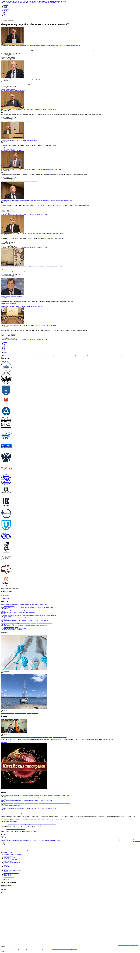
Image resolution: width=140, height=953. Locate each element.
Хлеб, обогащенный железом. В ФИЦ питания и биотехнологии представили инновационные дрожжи (26, 617)
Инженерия (7, 627)
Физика (6, 608)
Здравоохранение (8, 629)
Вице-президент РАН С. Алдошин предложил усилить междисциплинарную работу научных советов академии (28, 79)
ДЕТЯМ (5, 598)
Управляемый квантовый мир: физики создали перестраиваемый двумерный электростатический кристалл (27, 607)
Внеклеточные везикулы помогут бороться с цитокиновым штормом (18, 612)
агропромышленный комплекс (8, 59)
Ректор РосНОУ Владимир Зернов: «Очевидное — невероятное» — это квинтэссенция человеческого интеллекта (29, 808)
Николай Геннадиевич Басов (11, 121)
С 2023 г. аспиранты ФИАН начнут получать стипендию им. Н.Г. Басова (19, 140)
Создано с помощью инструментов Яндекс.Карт (128, 945)
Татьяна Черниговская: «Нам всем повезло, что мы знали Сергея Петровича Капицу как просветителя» (26, 800)
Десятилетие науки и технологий (12, 862)
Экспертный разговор (9, 877)
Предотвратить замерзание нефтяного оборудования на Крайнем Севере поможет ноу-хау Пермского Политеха (28, 615)
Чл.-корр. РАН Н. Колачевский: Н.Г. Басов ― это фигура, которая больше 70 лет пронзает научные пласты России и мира (31, 169)
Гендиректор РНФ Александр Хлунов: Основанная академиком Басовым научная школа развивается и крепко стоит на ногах (32, 233)
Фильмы (6, 867)
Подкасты (24, 850)
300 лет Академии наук (9, 858)
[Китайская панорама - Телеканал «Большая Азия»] (24, 789)
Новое (5, 342)
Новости (10, 850)
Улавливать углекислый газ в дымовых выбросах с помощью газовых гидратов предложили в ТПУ (25, 625)
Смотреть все (4, 742)
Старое (5, 352)
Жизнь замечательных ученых (11, 873)
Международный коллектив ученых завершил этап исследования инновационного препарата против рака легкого (29, 673)
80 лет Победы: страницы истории (12, 854)
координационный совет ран (23, 59)
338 (4, 348)
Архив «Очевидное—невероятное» (12, 870)
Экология (11, 606)
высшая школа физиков (24, 121)
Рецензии (6, 865)
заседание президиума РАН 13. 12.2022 (13, 214)
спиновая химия (29, 306)
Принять (3, 951)
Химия (16, 627)
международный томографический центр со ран (13, 306)
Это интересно (7, 866)
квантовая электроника (6, 181)
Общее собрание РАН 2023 (10, 859)
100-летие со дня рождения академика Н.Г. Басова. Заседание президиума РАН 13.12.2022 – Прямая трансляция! (29, 325)
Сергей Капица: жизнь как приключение (11, 805)
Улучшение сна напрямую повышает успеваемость (13, 628)
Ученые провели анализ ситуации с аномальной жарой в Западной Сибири (19, 713)
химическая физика (38, 306)
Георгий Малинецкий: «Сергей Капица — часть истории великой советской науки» (22, 797)
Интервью (14, 850)
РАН (2, 214)
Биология (6, 606)
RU (4, 14)
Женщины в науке (8, 861)
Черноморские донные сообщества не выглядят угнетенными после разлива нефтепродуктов (24, 604)
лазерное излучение (17, 181)
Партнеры (29, 850)
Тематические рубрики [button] (6, 852)
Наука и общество (17, 629)
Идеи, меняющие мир (9, 869)
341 (4, 344)
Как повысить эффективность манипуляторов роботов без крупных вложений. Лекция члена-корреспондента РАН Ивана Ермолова (33, 737)
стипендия (20, 150)
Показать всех (4, 361)
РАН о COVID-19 (8, 875)
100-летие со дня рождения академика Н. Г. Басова (35, 214)
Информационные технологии (11, 621)
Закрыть (3, 886)
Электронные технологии (10, 857)
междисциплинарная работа (18, 90)
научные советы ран (6, 90)
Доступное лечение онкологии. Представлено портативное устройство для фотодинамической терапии (26, 623)
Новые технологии (9, 616)
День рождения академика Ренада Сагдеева (11, 296)
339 (4, 347)
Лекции (20, 850)
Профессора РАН (8, 874)
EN (6, 14)
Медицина (6, 611)
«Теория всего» (7, 871)
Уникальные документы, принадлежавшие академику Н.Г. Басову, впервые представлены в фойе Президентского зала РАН (31, 266)
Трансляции (6, 863)
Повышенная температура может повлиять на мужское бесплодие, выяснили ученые (22, 610)
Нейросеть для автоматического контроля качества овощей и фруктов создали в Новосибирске (24, 620)
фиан (2, 150)
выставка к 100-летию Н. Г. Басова (9, 277)
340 (4, 346)
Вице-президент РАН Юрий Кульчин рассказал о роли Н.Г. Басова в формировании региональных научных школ (29, 109)
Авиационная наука (8, 856)
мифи (2, 121)
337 (4, 349)
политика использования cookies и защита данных (64, 949)
